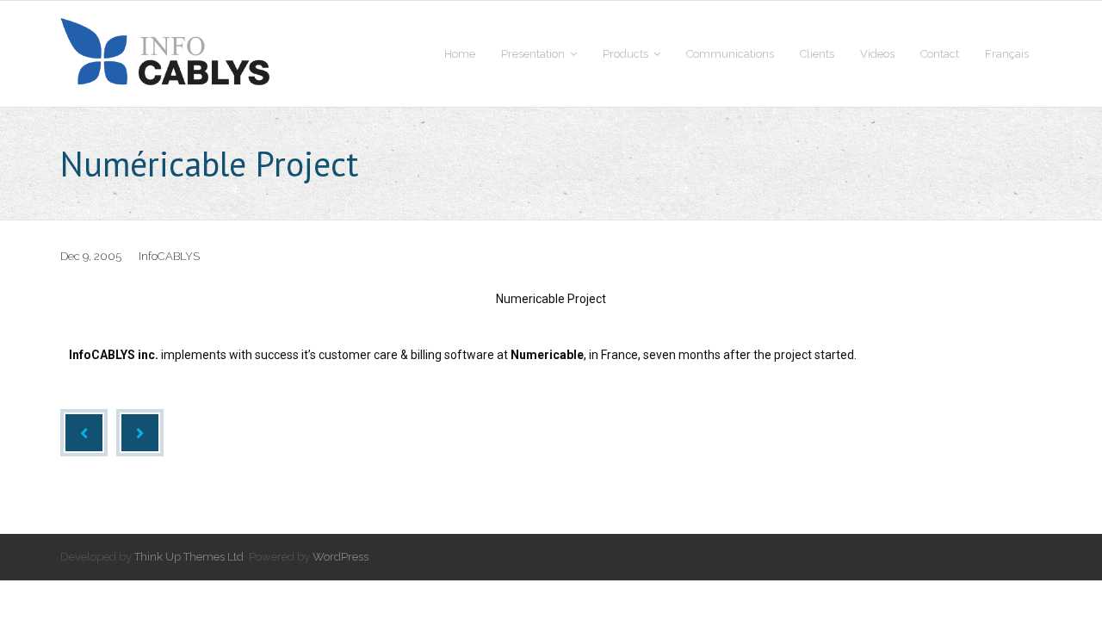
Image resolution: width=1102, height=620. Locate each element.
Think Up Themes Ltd (189, 556)
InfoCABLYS (169, 256)
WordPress (340, 556)
